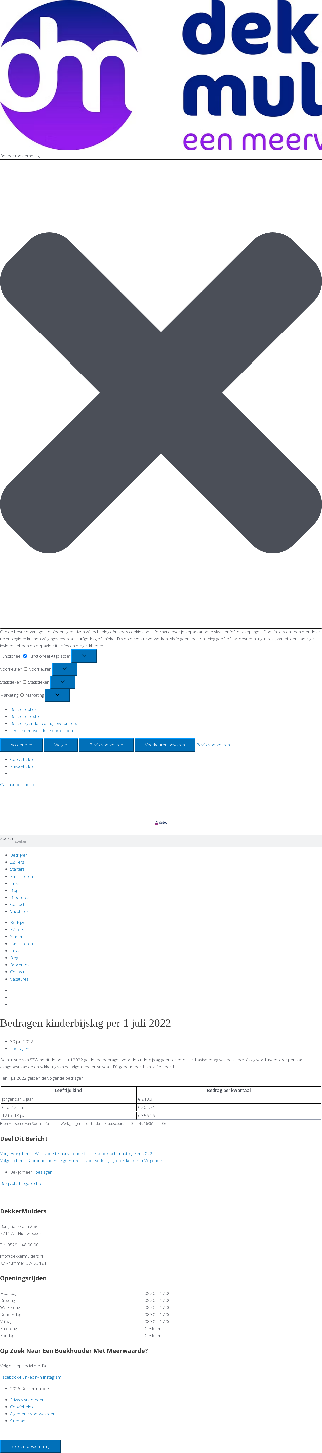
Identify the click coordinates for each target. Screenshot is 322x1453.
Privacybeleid (22, 766)
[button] (161, 393)
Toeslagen (19, 1048)
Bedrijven (19, 855)
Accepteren (21, 745)
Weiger (60, 745)
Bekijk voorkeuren (106, 745)
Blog (14, 890)
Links (14, 883)
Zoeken (7, 838)
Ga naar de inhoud (17, 784)
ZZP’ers (17, 862)
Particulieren (21, 876)
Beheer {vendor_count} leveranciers (43, 723)
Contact (17, 904)
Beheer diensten (25, 716)
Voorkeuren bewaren (165, 745)
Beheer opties (23, 709)
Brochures (19, 897)
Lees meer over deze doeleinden (41, 730)
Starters (17, 869)
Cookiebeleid (22, 759)
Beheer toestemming (30, 1446)
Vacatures (19, 911)
